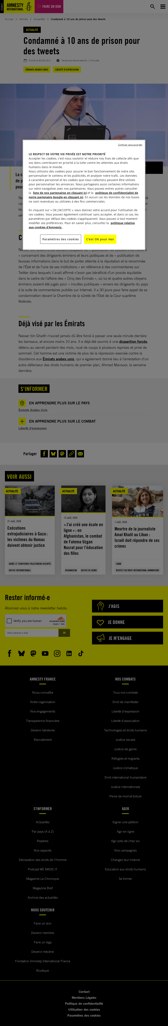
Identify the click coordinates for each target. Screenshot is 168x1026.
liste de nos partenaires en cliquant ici (60, 193)
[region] (84, 194)
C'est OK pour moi (100, 239)
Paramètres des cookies (60, 239)
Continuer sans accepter (130, 144)
